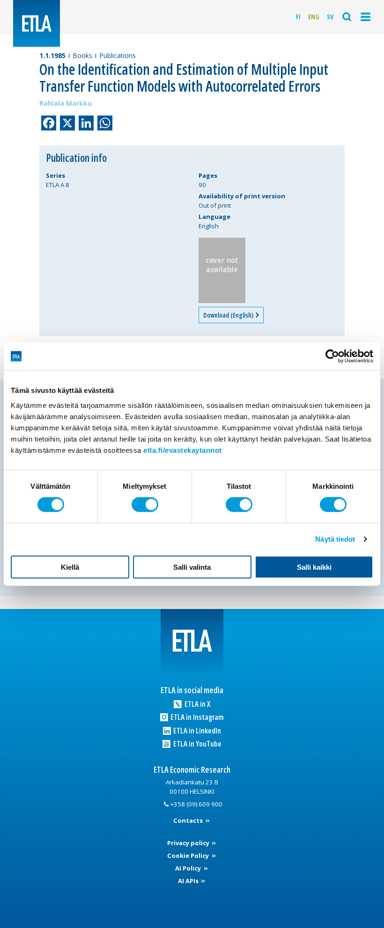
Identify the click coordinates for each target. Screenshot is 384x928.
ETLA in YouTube (197, 743)
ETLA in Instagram (196, 716)
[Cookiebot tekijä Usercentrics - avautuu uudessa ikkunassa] (332, 356)
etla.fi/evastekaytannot (182, 450)
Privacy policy (189, 843)
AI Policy (188, 868)
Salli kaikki (314, 567)
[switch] (145, 504)
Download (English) (229, 315)
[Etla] (36, 23)
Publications (117, 55)
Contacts (188, 820)
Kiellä (70, 567)
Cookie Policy (188, 855)
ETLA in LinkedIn (196, 730)
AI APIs (189, 881)
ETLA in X (196, 703)
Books (82, 55)
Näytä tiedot (335, 539)
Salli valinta (192, 567)
